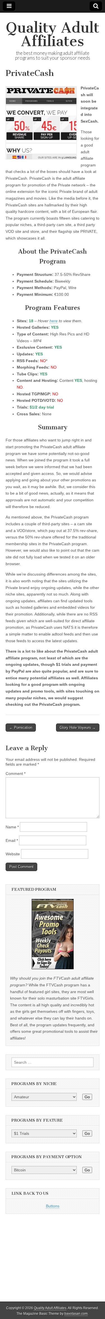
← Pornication (20, 727)
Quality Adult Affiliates (52, 34)
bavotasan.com (76, 1314)
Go (87, 1097)
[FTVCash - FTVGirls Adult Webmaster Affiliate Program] (53, 968)
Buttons (52, 1206)
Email (12, 840)
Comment (15, 773)
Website (13, 854)
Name (12, 827)
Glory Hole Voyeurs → (78, 727)
